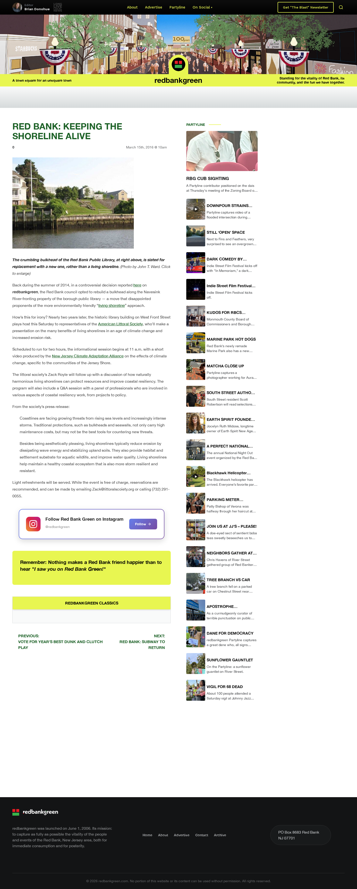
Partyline (177, 7)
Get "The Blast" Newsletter (305, 7)
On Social (201, 7)
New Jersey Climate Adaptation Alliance (88, 356)
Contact (201, 835)
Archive (220, 835)
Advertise (153, 7)
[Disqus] (91, 723)
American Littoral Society (120, 323)
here (137, 285)
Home (147, 835)
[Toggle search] (341, 7)
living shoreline (111, 305)
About (132, 7)
